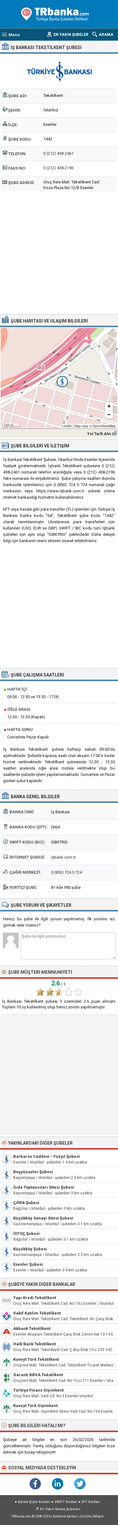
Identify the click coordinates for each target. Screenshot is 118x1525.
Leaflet (67, 426)
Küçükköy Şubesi (30, 1249)
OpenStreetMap (104, 426)
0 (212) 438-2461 (58, 153)
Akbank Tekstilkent (31, 1328)
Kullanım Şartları (65, 1516)
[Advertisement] (59, 252)
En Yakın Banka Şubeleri (60, 1509)
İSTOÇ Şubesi (26, 1233)
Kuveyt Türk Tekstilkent (36, 1359)
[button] (59, 378)
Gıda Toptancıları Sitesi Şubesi (43, 1187)
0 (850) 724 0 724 (66, 872)
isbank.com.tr (63, 857)
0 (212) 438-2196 (58, 167)
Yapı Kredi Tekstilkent (34, 1297)
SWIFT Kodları (65, 1502)
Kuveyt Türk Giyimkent (35, 1405)
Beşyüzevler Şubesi (33, 1171)
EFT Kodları (90, 1502)
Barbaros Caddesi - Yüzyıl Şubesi (46, 1156)
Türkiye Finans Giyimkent (38, 1390)
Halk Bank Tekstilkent (34, 1344)
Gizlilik (85, 1516)
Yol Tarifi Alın (99, 434)
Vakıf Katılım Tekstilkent (37, 1313)
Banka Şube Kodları (34, 1502)
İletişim (98, 1516)
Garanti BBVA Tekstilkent (38, 1374)
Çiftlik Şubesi (26, 1202)
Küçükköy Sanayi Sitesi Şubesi (43, 1218)
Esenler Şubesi (28, 1264)
